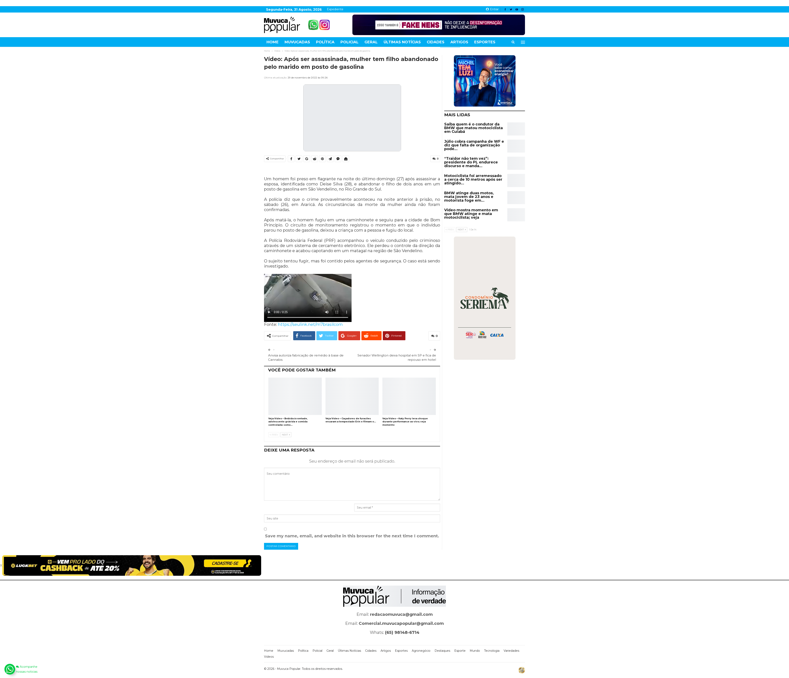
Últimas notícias (402, 42)
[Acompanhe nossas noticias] (9, 669)
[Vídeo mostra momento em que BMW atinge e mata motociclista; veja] (516, 214)
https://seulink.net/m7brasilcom (310, 324)
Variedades (511, 651)
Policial (349, 42)
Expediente (335, 9)
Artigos (459, 42)
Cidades (435, 42)
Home (272, 42)
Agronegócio (421, 651)
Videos (269, 656)
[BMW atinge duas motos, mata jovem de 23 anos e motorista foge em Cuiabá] (516, 197)
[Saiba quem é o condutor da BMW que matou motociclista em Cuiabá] (516, 129)
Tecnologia (491, 651)
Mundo (475, 651)
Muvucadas (297, 42)
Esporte (460, 651)
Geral (371, 42)
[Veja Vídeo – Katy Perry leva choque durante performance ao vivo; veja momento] (409, 396)
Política (325, 42)
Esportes (484, 42)
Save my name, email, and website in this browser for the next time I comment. (352, 535)
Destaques (442, 651)
